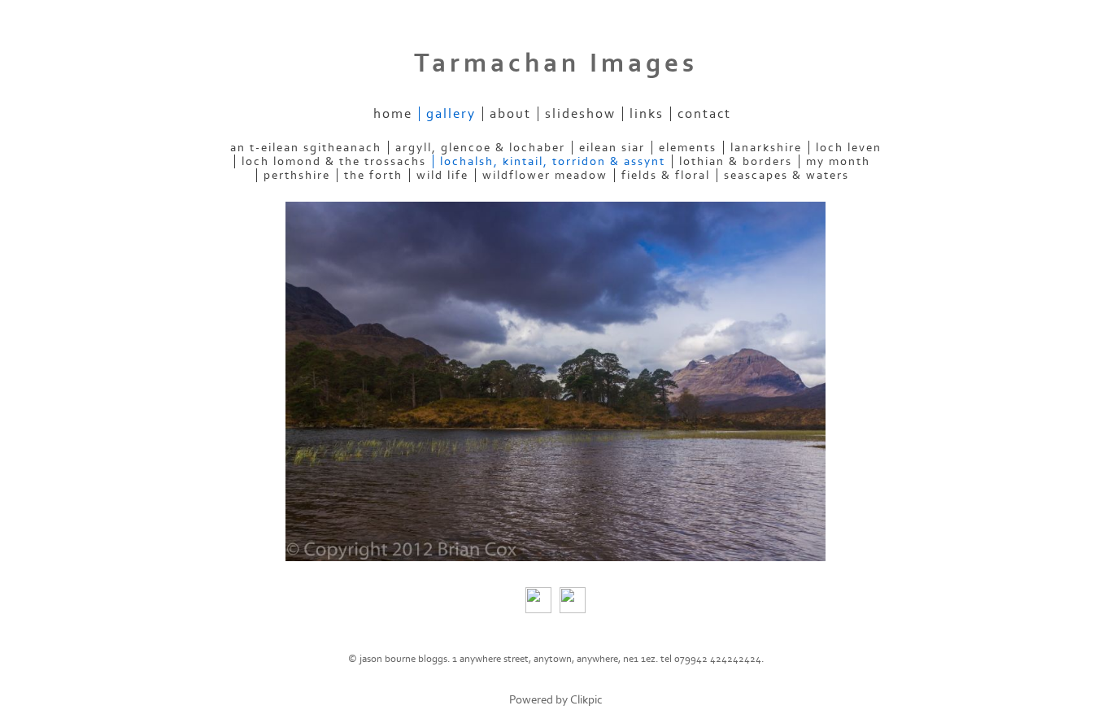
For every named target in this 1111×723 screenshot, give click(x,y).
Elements (688, 148)
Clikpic (586, 700)
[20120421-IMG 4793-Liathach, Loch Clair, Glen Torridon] (555, 381)
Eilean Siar (612, 148)
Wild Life (442, 175)
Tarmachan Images (556, 63)
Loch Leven (849, 148)
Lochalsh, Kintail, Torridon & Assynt (552, 161)
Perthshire (297, 175)
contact (704, 114)
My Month (838, 161)
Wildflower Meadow (545, 175)
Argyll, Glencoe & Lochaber (480, 148)
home (392, 114)
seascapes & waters (786, 175)
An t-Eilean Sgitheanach (305, 148)
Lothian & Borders (735, 161)
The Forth (373, 175)
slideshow (580, 114)
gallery (451, 114)
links (647, 114)
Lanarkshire (766, 148)
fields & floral (665, 175)
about (510, 114)
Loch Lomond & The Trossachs (334, 161)
